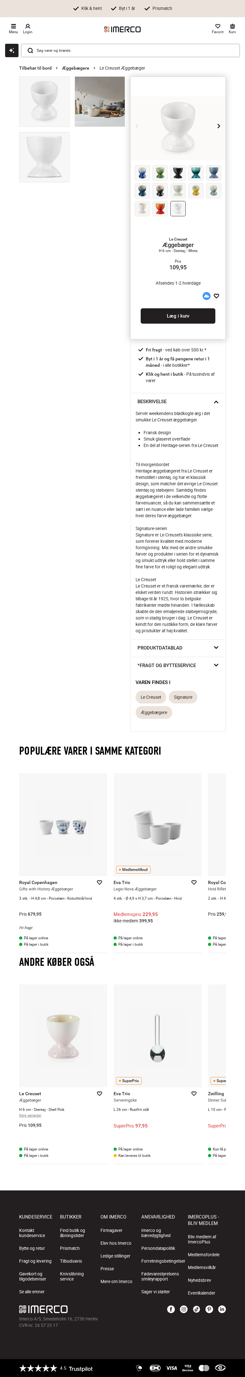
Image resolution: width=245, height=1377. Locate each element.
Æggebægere (75, 68)
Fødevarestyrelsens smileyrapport (160, 1276)
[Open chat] (12, 50)
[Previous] (137, 126)
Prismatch (70, 1248)
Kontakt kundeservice (32, 1232)
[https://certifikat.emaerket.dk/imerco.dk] (220, 1368)
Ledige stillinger (115, 1256)
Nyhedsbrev (199, 1280)
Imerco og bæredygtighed (156, 1232)
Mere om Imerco (116, 1281)
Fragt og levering (35, 1261)
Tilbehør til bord (35, 68)
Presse (107, 1269)
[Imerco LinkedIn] (222, 1309)
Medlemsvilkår (202, 1267)
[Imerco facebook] (171, 1309)
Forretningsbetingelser (163, 1261)
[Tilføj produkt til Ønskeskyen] (206, 296)
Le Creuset (151, 697)
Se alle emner (32, 1292)
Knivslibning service (72, 1276)
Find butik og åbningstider (72, 1232)
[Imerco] (122, 29)
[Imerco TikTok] (196, 1309)
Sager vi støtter (155, 1292)
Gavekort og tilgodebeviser (32, 1276)
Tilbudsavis (71, 1261)
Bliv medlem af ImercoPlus (202, 1239)
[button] (178, 239)
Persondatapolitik (158, 1248)
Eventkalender (201, 1293)
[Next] (219, 126)
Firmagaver (111, 1230)
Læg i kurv (178, 316)
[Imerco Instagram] (184, 1309)
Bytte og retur (32, 1248)
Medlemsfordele (203, 1255)
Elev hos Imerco (115, 1243)
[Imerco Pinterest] (209, 1309)
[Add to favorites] (216, 296)
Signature (183, 697)
